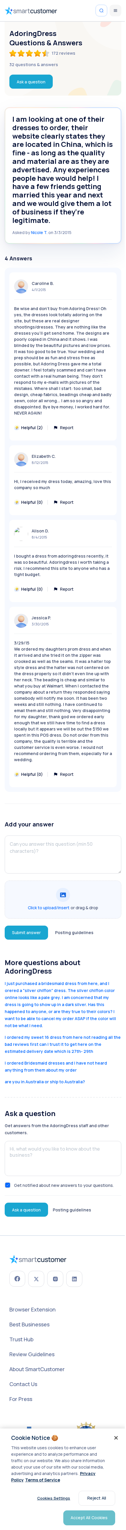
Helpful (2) (32, 427)
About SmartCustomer (37, 1369)
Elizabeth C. (44, 456)
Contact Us (23, 1384)
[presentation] (63, 899)
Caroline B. (43, 283)
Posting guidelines (74, 932)
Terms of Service (42, 1480)
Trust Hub (21, 1339)
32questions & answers (33, 64)
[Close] (116, 1437)
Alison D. (40, 531)
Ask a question (31, 82)
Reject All (96, 1498)
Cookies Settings (53, 1498)
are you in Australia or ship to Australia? (45, 1081)
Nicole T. (39, 232)
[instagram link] (55, 1279)
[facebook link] (17, 1279)
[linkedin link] (74, 1279)
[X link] (36, 1279)
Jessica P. (41, 617)
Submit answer (26, 932)
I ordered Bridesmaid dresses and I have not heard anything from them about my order (56, 1066)
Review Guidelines (32, 1354)
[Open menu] (115, 10)
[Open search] (101, 10)
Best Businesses (29, 1324)
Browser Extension (32, 1309)
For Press (20, 1398)
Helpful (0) (32, 502)
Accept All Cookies (89, 1517)
